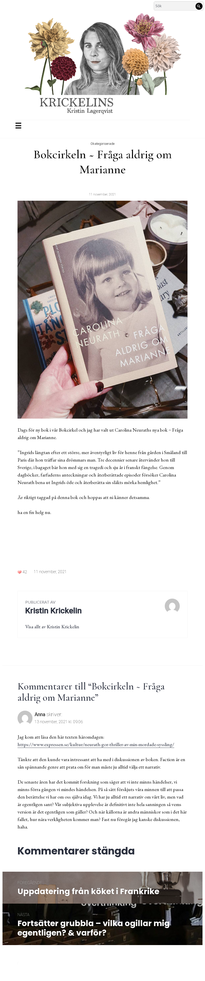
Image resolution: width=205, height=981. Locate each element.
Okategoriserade (102, 144)
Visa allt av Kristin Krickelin (52, 626)
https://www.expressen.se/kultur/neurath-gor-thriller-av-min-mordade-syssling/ (96, 744)
